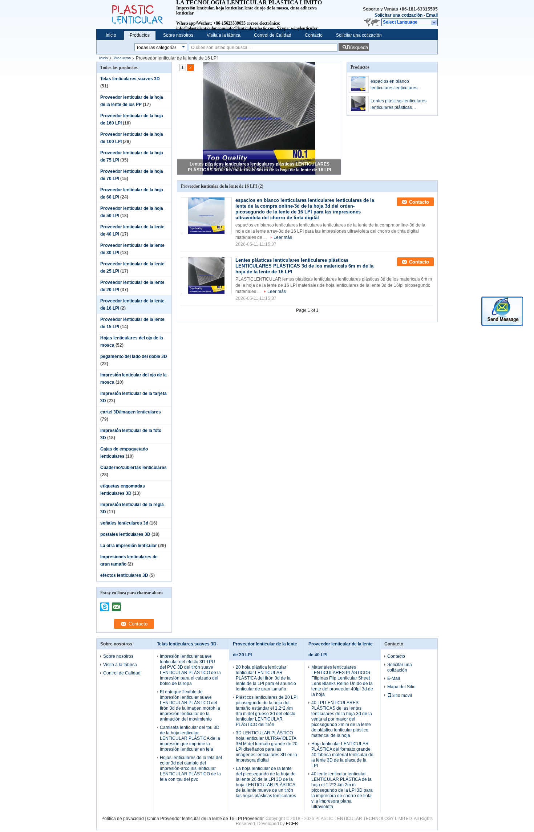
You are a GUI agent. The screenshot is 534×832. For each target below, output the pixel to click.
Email (432, 15)
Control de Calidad (272, 35)
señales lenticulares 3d (124, 523)
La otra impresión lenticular (128, 545)
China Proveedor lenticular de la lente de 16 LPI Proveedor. (206, 818)
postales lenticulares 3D (125, 534)
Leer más (283, 237)
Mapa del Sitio (401, 686)
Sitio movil (402, 695)
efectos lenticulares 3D (124, 575)
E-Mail (393, 678)
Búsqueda (357, 47)
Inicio (111, 35)
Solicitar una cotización (398, 15)
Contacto (314, 35)
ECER (292, 823)
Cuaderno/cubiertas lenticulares (133, 467)
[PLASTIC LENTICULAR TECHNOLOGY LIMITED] (434, 22)
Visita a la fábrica (223, 35)
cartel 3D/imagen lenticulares (130, 412)
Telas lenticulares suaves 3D (130, 78)
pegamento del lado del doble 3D (133, 356)
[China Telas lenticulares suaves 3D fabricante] (136, 14)
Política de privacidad (122, 818)
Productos (140, 35)
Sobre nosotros (178, 35)
